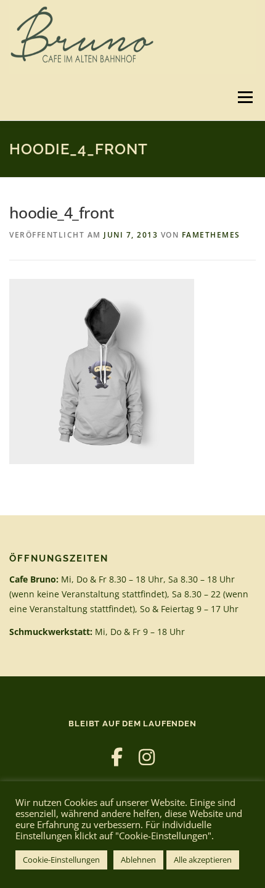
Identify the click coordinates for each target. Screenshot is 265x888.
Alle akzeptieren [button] (203, 859)
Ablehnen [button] (138, 859)
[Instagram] (147, 757)
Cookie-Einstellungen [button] (61, 859)
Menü (244, 97)
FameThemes (211, 235)
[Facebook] (117, 757)
